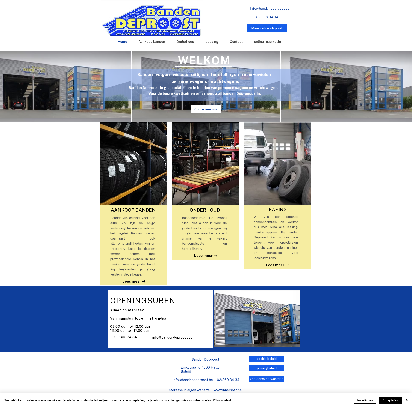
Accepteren (390, 400)
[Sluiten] (406, 400)
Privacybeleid (222, 400)
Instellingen (365, 400)
